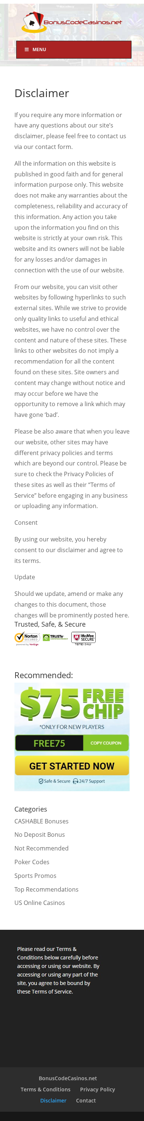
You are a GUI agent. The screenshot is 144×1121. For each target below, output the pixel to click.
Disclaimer (53, 1100)
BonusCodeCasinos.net (68, 1078)
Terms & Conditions (46, 1089)
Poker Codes (31, 862)
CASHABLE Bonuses (41, 821)
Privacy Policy (97, 1089)
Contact (86, 1100)
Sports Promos (35, 876)
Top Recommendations (46, 889)
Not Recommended (41, 848)
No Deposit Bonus (39, 834)
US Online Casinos (39, 903)
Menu (39, 49)
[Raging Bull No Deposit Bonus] (72, 789)
